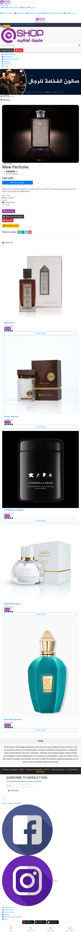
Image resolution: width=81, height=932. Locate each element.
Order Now (9, 211)
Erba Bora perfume (13, 719)
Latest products (8, 13)
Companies (21, 13)
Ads (67, 13)
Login (25, 7)
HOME (6, 7)
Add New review (11, 226)
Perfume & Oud (6, 163)
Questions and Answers (13, 917)
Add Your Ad (15, 7)
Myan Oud (9, 323)
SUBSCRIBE (13, 791)
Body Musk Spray (12, 603)
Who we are (8, 910)
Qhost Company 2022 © (40, 22)
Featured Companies (36, 13)
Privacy (6, 914)
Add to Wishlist (18, 183)
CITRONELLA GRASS (14, 510)
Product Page (40, 333)
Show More (6, 195)
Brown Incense (11, 416)
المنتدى (73, 13)
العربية (32, 7)
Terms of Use (9, 912)
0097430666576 (8, 24)
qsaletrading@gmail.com (26, 24)
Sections (49, 13)
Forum (5, 66)
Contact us (59, 13)
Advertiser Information (14, 217)
